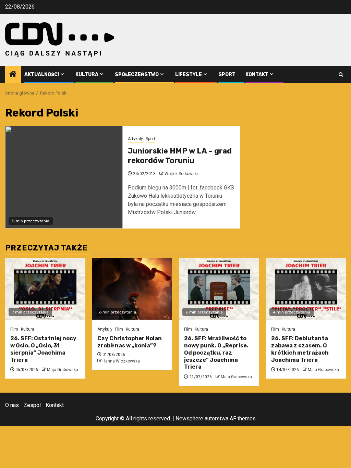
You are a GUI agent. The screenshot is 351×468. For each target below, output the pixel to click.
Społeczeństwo (137, 74)
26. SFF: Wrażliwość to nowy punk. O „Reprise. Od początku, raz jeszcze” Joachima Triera (216, 352)
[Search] (341, 74)
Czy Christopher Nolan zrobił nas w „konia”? (129, 342)
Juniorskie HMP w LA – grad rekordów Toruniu (180, 155)
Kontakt (256, 74)
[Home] (13, 74)
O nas (12, 405)
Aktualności (41, 74)
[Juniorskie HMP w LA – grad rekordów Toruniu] (64, 177)
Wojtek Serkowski (181, 173)
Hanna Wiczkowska (121, 361)
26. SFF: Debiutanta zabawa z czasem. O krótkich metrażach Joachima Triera (300, 349)
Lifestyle (188, 74)
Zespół (32, 405)
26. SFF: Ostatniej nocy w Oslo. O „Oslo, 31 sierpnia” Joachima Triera (43, 349)
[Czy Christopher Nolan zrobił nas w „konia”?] (132, 289)
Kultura (86, 74)
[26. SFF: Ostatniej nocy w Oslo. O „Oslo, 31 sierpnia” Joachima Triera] (45, 289)
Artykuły (135, 138)
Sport (226, 74)
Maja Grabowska (62, 369)
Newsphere (189, 418)
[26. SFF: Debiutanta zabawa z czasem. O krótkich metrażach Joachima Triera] (306, 289)
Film (14, 329)
